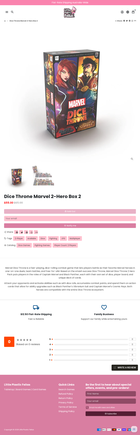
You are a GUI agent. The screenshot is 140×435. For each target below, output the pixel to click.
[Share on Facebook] (124, 21)
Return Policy (66, 398)
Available (31, 238)
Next (132, 97)
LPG (63, 238)
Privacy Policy (66, 402)
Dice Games (24, 245)
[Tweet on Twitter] (127, 21)
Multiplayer (75, 238)
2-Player (19, 238)
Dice (43, 238)
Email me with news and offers (102, 407)
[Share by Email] (135, 21)
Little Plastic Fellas (26, 429)
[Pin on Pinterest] (129, 21)
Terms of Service (68, 407)
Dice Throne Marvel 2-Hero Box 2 (24, 21)
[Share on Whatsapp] (132, 21)
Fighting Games (42, 245)
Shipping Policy (67, 411)
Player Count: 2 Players (65, 245)
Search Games (67, 389)
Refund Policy (66, 393)
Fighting (53, 238)
